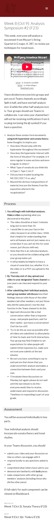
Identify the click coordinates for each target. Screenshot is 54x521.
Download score (27, 88)
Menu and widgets (47, 11)
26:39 (20, 85)
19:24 (18, 83)
